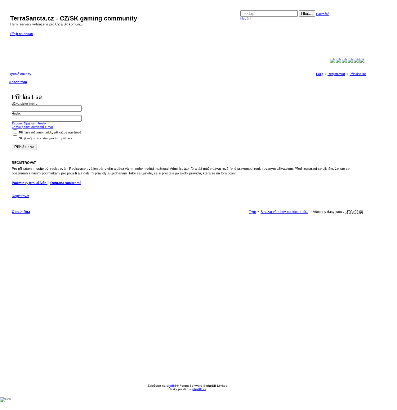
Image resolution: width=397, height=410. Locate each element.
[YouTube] (344, 62)
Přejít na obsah (21, 34)
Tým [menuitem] (252, 212)
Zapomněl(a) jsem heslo (29, 123)
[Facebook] (332, 62)
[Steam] (350, 62)
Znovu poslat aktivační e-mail (32, 126)
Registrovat (20, 196)
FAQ (319, 74)
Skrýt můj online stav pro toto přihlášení (46, 138)
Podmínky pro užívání (29, 183)
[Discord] (361, 62)
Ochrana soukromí (65, 183)
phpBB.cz (199, 389)
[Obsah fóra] (13, 11)
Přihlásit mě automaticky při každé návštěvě (49, 132)
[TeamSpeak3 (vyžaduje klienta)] (356, 62)
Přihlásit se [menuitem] (358, 74)
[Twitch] (338, 62)
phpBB (171, 385)
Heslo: (16, 113)
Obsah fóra (18, 82)
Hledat (307, 13)
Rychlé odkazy (20, 74)
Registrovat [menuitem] (336, 74)
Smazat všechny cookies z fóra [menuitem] (284, 212)
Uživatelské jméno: (25, 103)
